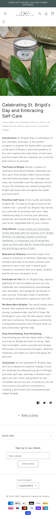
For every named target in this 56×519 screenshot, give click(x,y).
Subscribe (28, 463)
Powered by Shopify (40, 496)
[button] (3, 22)
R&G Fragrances (22, 496)
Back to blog (30, 415)
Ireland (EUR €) (26, 486)
